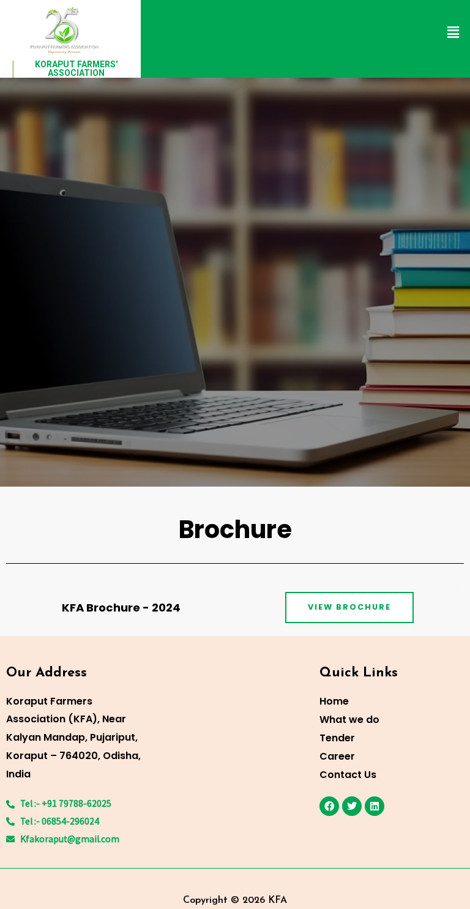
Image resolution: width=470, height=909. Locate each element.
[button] (453, 32)
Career (337, 756)
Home (334, 701)
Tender (337, 738)
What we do (349, 720)
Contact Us (347, 775)
